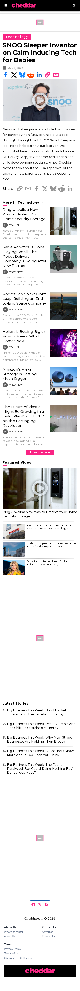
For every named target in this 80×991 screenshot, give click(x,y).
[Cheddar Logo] (23, 5)
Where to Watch (14, 931)
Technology (16, 37)
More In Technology (21, 202)
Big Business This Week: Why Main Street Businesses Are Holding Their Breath (39, 739)
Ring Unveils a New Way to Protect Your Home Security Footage (24, 214)
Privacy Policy (12, 948)
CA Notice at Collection (18, 958)
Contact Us (49, 936)
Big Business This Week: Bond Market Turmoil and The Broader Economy (36, 712)
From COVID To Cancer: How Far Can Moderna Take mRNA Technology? (49, 527)
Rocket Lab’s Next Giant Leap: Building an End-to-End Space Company (24, 298)
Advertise (47, 931)
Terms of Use (12, 953)
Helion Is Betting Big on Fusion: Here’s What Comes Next (24, 336)
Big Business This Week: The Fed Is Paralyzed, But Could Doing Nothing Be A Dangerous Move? (40, 769)
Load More (40, 452)
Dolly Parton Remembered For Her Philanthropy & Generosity (47, 563)
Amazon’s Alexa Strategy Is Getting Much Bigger (20, 374)
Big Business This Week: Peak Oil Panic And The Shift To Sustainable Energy (41, 726)
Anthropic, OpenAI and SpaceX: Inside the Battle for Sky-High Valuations (51, 545)
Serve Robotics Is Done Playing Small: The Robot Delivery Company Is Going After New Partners (24, 256)
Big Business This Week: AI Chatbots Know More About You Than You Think (40, 753)
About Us (9, 936)
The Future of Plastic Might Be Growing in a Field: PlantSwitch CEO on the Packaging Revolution (23, 416)
